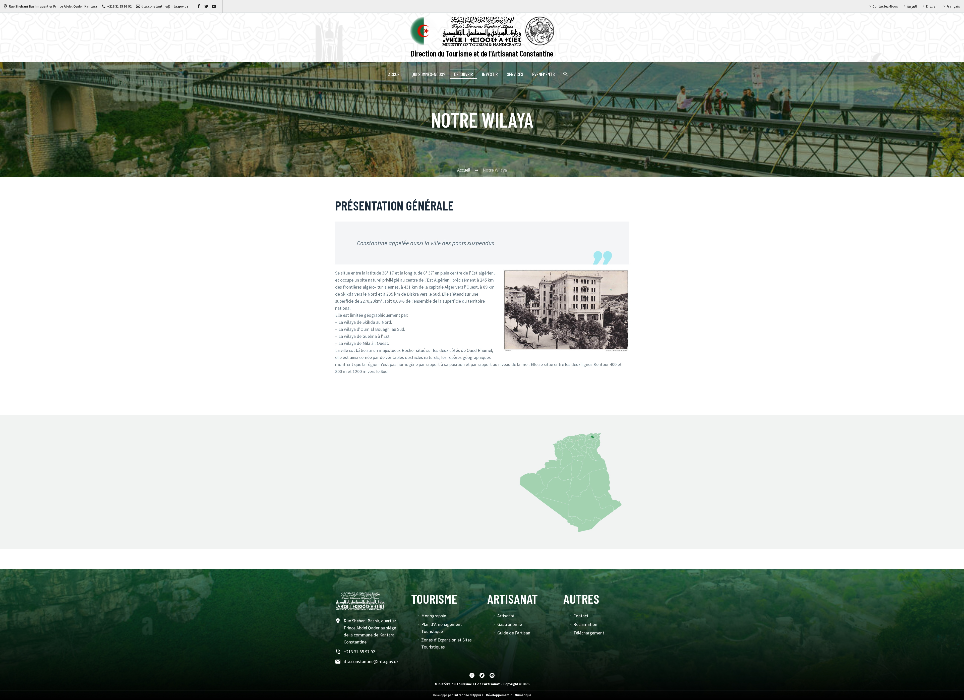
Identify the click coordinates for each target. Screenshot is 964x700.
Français (953, 6)
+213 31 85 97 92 (119, 6)
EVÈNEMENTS (543, 74)
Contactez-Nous (885, 6)
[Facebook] (199, 6)
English (931, 6)
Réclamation (585, 624)
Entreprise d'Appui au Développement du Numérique (492, 695)
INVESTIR (490, 74)
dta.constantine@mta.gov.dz (164, 6)
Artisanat (506, 616)
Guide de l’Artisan (513, 633)
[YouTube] (214, 6)
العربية (912, 6)
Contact (580, 616)
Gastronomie (509, 624)
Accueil (395, 74)
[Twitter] (206, 6)
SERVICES (515, 74)
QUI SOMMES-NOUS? (428, 74)
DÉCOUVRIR (463, 74)
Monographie (433, 616)
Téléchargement (588, 633)
